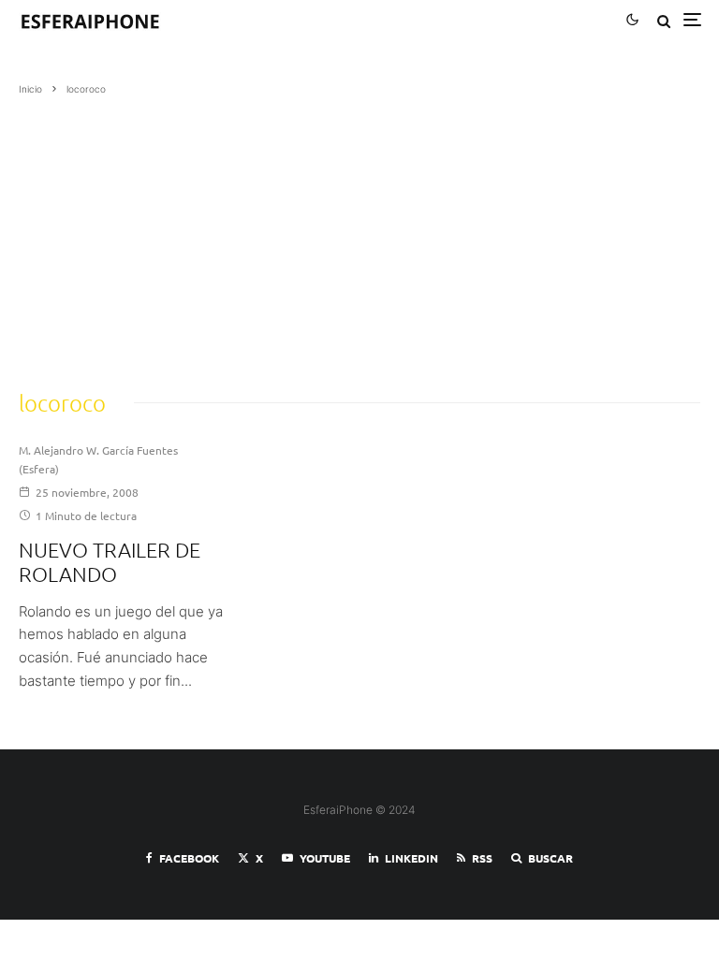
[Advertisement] (359, 237)
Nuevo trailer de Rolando (109, 561)
